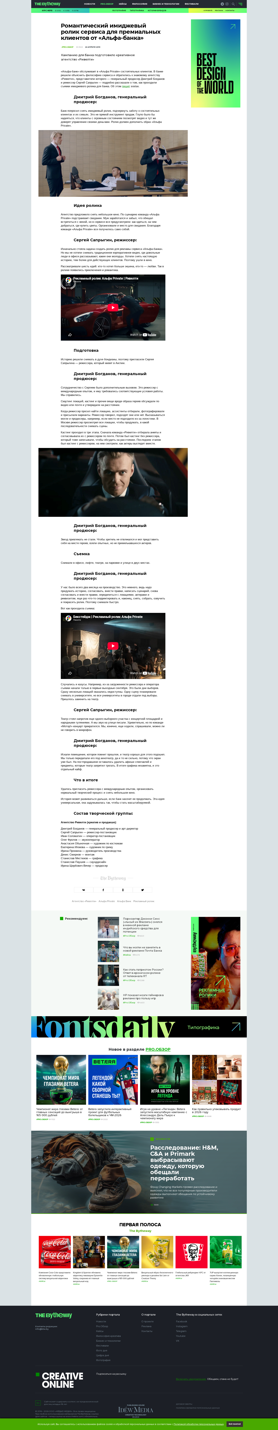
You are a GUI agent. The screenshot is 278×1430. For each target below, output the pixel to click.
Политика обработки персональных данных (198, 1408)
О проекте (208, 10)
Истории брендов (157, 11)
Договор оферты (184, 1404)
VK (177, 1340)
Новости (89, 4)
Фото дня (101, 1350)
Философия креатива (108, 1336)
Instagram (182, 1326)
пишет (126, 86)
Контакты (230, 10)
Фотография (119, 11)
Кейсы (123, 4)
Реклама (219, 10)
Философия (139, 4)
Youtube (180, 1336)
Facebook (181, 1321)
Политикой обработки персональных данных (199, 1424)
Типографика (137, 11)
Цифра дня (102, 1355)
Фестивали (192, 4)
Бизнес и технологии (166, 4)
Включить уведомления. (191, 1379)
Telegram (181, 1331)
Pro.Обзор (107, 4)
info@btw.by (42, 1329)
